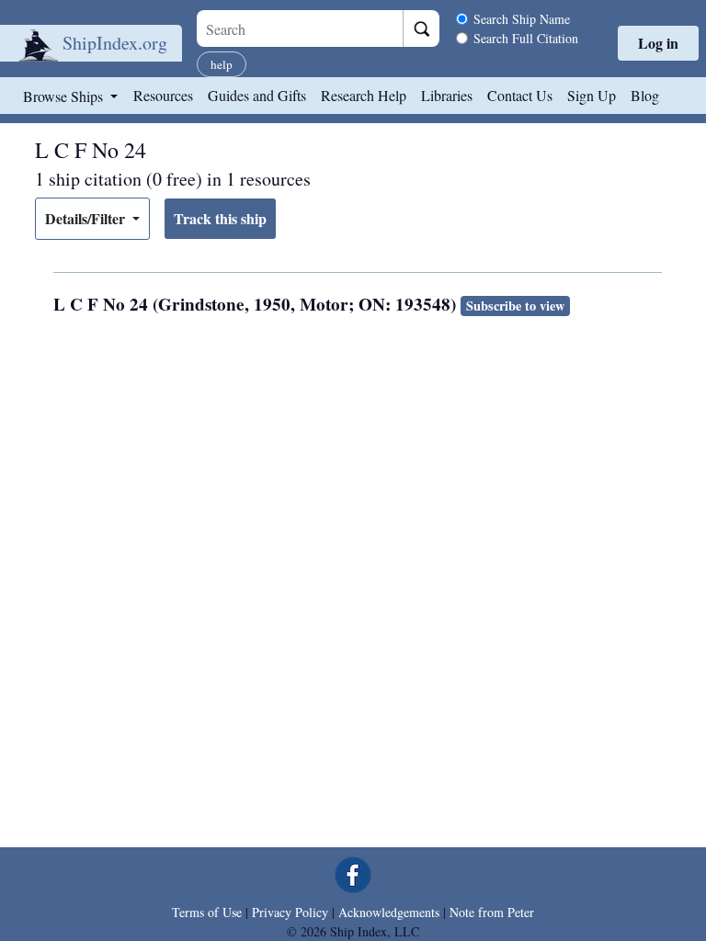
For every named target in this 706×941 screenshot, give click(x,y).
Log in (658, 42)
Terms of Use (207, 912)
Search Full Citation (525, 38)
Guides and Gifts (257, 95)
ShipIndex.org (115, 42)
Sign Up (591, 95)
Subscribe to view (515, 305)
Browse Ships (65, 96)
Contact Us (519, 95)
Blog (645, 95)
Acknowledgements (388, 912)
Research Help (363, 95)
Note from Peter (492, 912)
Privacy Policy (290, 912)
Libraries (447, 95)
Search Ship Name (521, 19)
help (222, 64)
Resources (163, 95)
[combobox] (300, 28)
